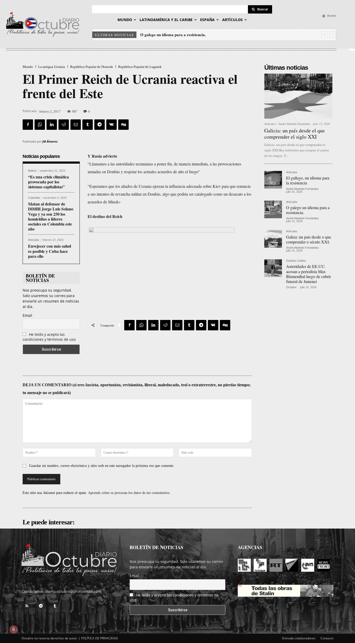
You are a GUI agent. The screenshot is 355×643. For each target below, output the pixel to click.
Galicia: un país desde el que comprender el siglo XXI (294, 133)
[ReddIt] (63, 124)
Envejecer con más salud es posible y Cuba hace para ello (49, 251)
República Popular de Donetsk (91, 66)
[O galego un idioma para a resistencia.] (273, 209)
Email (27, 315)
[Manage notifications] (13, 629)
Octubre (291, 287)
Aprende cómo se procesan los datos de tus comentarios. (129, 492)
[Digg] (123, 124)
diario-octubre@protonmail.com (73, 591)
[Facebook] (28, 124)
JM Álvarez (49, 141)
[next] (333, 34)
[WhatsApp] (40, 124)
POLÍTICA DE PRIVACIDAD (99, 638)
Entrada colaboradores (298, 638)
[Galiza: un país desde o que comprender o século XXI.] (273, 239)
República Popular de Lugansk (140, 66)
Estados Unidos (296, 260)
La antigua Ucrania (51, 66)
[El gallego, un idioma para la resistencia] (273, 180)
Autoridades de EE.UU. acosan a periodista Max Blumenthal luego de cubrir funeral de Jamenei (308, 273)
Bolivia (32, 170)
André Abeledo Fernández (294, 123)
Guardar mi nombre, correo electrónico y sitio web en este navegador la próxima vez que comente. (101, 466)
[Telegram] (99, 124)
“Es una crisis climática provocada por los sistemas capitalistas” (48, 182)
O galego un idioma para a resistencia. (308, 210)
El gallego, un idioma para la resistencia (307, 180)
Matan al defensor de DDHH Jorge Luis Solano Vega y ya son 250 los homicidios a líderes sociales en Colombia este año (50, 216)
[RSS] (27, 606)
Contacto (326, 638)
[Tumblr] (87, 124)
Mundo (28, 66)
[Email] (75, 124)
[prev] (324, 34)
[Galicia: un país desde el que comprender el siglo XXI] (298, 96)
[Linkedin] (52, 124)
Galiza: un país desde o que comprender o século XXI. (188, 34)
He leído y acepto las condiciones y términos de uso (49, 337)
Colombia (34, 197)
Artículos (33, 240)
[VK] (111, 124)
